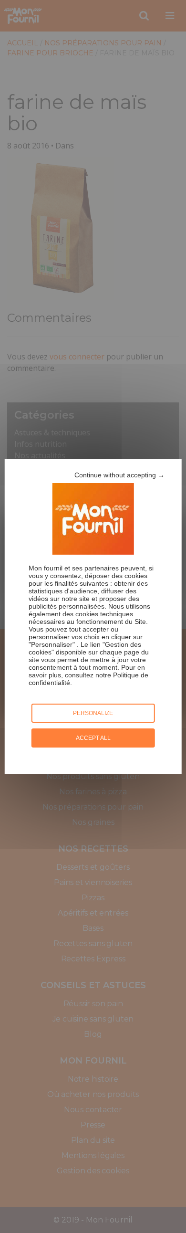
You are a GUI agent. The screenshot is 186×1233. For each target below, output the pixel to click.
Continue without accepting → (119, 475)
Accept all (93, 738)
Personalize (93, 713)
